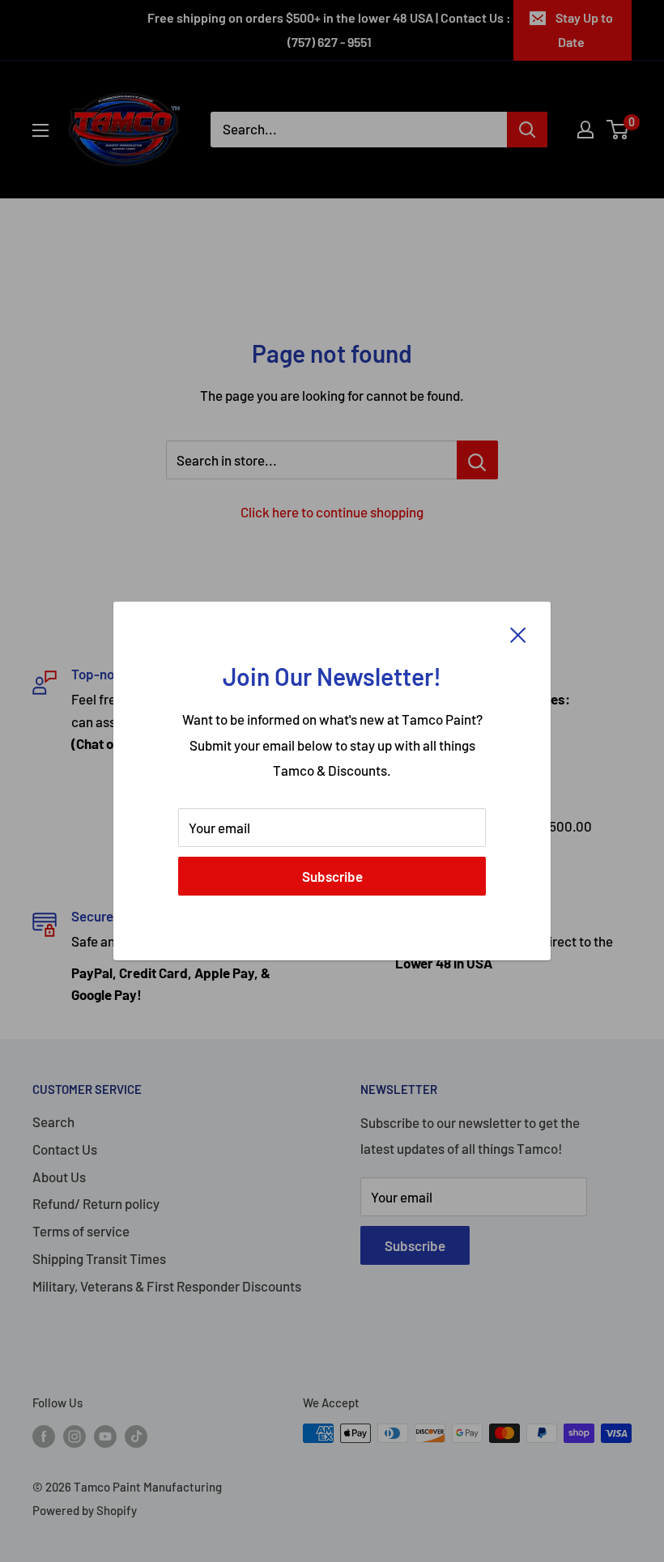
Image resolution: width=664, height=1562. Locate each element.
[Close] (518, 634)
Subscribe (332, 876)
